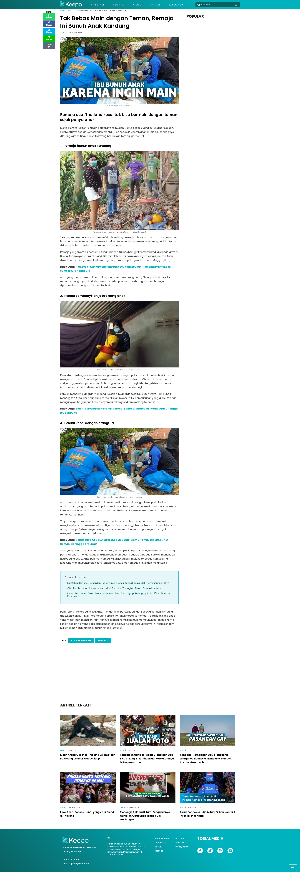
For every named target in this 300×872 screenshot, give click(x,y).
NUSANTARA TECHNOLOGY (84, 847)
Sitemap (159, 850)
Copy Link (49, 45)
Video (137, 4)
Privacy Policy (181, 846)
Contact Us (160, 842)
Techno (119, 4)
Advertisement (162, 838)
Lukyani (79, 33)
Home (62, 10)
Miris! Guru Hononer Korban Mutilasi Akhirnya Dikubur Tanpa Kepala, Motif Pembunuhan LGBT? (118, 583)
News (70, 10)
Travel (155, 4)
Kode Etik (179, 842)
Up (292, 867)
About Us (159, 846)
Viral (62, 750)
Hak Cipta (180, 838)
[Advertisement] (150, 677)
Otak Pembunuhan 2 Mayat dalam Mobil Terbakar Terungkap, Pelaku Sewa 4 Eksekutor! (114, 588)
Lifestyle (98, 4)
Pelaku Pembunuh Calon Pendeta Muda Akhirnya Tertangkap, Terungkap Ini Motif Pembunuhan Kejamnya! (119, 595)
